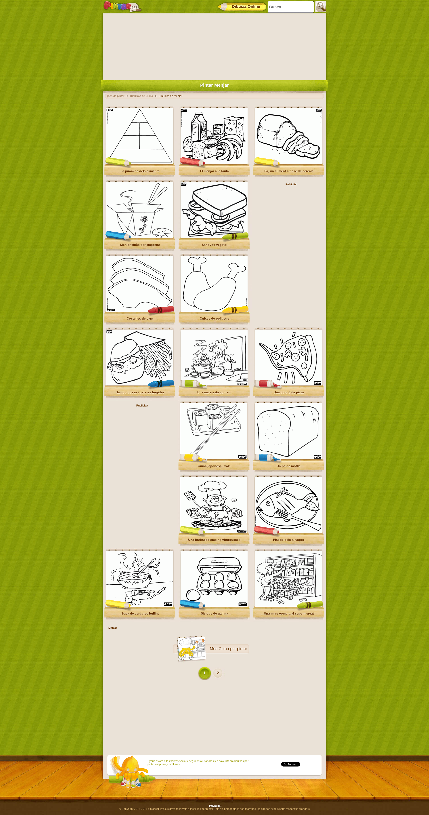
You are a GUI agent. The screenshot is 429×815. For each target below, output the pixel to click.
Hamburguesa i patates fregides (140, 392)
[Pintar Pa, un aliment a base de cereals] (288, 163)
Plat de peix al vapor (288, 539)
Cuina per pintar (233, 649)
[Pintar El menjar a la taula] (214, 163)
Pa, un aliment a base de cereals (288, 171)
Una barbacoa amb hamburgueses (214, 539)
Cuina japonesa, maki (214, 466)
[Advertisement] (214, 46)
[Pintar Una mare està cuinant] (214, 384)
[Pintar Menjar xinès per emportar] (139, 237)
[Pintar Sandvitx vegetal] (214, 237)
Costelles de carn (140, 318)
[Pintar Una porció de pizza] (288, 384)
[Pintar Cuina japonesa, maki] (213, 458)
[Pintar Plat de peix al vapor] (288, 532)
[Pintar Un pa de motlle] (288, 458)
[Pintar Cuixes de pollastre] (214, 310)
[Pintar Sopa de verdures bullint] (139, 605)
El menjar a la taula (214, 171)
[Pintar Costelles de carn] (139, 310)
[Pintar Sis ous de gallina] (214, 605)
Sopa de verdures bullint (140, 613)
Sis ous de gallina (214, 613)
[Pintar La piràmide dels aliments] (139, 163)
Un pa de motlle (289, 466)
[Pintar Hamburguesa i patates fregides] (139, 384)
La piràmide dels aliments (140, 171)
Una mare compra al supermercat (289, 613)
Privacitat (215, 805)
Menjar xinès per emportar (140, 244)
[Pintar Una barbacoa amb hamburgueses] (213, 532)
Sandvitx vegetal (214, 244)
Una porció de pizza (289, 392)
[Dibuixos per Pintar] (123, 6)
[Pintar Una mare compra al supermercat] (288, 605)
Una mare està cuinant (214, 392)
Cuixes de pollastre (214, 318)
